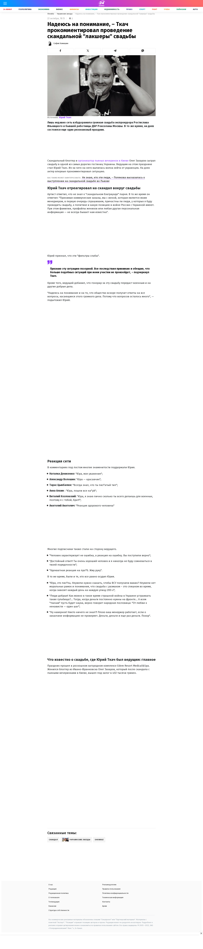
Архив (104, 906)
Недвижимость (111, 9)
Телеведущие (54, 902)
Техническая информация (112, 897)
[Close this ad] (201, 933)
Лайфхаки (181, 9)
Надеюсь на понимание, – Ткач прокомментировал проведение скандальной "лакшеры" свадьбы (115, 14)
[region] (101, 942)
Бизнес (59, 9)
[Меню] (5, 3)
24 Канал (7, 9)
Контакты (106, 902)
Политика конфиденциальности (115, 893)
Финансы (74, 9)
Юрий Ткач (65, 117)
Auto (195, 9)
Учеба (167, 9)
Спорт (142, 9)
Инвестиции (91, 9)
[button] (60, 50)
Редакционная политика (58, 893)
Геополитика (25, 9)
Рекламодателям (109, 885)
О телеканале (54, 897)
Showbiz (51, 14)
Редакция (52, 889)
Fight (154, 9)
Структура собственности (58, 910)
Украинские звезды (65, 14)
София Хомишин (60, 43)
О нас (50, 885)
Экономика (43, 9)
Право (129, 9)
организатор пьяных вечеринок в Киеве (103, 160)
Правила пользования (111, 889)
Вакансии (52, 906)
